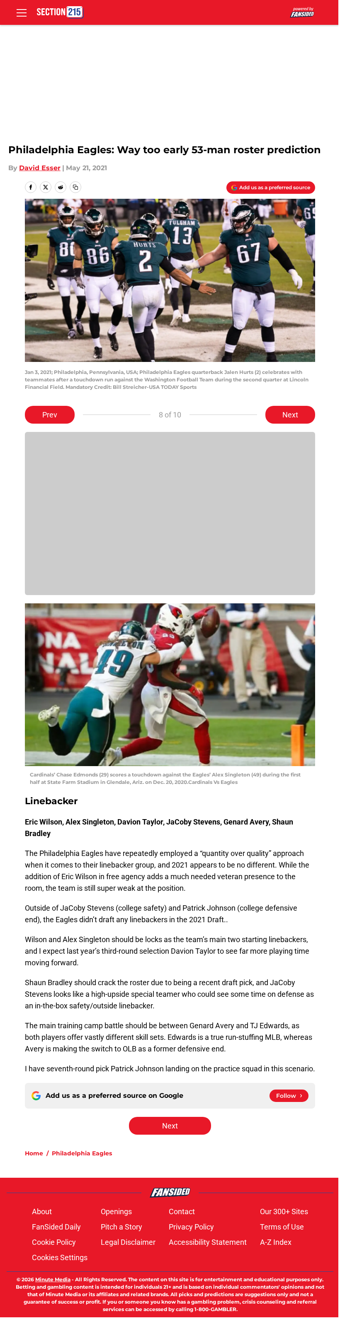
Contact (182, 1211)
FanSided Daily (56, 1226)
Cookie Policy (54, 1242)
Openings (116, 1211)
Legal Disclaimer (128, 1242)
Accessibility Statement (208, 1242)
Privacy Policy (191, 1226)
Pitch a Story (121, 1226)
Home (34, 1153)
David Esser (40, 168)
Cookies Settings (59, 1257)
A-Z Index (275, 1242)
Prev (49, 414)
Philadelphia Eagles (82, 1153)
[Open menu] (22, 12)
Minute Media (52, 1279)
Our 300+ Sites (284, 1211)
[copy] (75, 187)
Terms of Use (282, 1226)
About (42, 1211)
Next (290, 414)
